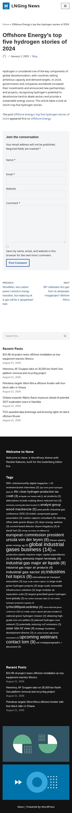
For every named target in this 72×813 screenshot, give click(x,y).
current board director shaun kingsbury (33, 526)
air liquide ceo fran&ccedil (31, 496)
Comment (13, 203)
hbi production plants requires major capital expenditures (35, 554)
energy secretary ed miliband (35, 531)
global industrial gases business (35, 546)
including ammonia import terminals (35, 558)
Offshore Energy (41, 118)
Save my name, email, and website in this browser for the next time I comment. (31, 253)
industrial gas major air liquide (36, 563)
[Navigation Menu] (65, 6)
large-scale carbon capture (36, 581)
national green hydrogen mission (26, 615)
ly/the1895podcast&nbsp (24, 607)
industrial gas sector (25, 572)
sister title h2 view (20, 628)
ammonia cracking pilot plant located (23, 505)
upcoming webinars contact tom (32, 639)
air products (52, 496)
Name (10, 160)
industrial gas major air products (29, 567)
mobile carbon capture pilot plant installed (43, 612)
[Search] (65, 335)
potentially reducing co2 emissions (40, 624)
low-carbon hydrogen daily (37, 598)
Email (10, 174)
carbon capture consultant (39, 517)
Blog (34, 56)
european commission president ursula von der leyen (35, 537)
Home (6, 24)
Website (11, 188)
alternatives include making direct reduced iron (34, 500)
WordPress (48, 806)
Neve (20, 806)
